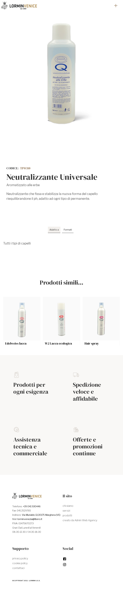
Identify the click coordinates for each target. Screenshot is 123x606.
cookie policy (20, 563)
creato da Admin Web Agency (80, 520)
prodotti (67, 515)
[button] (115, 5)
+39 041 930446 (32, 506)
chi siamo (68, 505)
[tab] (54, 230)
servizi (66, 510)
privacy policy (20, 558)
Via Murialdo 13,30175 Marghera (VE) (41, 514)
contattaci (18, 568)
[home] (19, 5)
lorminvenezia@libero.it (29, 519)
